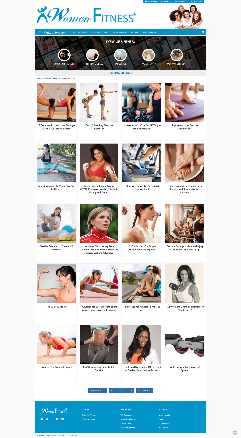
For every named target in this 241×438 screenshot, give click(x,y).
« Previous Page (95, 390)
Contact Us (163, 427)
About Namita (164, 415)
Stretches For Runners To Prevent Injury (142, 308)
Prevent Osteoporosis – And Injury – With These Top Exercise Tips (185, 248)
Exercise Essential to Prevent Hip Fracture (56, 248)
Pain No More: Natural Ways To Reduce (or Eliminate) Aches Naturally (185, 189)
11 (116, 390)
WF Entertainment (127, 427)
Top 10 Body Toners (56, 306)
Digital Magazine (88, 419)
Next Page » (147, 390)
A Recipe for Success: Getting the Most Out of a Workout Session (99, 308)
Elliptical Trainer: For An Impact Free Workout (142, 187)
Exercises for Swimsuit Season (56, 367)
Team (161, 419)
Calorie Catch (125, 423)
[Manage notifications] (235, 432)
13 (126, 390)
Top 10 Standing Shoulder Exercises (99, 127)
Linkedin (52, 419)
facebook (42, 419)
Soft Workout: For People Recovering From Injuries (142, 248)
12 (121, 390)
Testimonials (164, 423)
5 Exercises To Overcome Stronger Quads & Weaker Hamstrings (57, 127)
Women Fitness (86, 14)
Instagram (62, 419)
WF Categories (126, 415)
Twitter (47, 419)
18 (138, 390)
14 (131, 390)
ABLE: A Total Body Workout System (185, 368)
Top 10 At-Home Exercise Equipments (185, 127)
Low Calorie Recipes (128, 419)
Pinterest (57, 419)
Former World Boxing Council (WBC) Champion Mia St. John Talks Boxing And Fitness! (99, 189)
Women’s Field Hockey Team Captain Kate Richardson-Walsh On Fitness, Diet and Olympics (99, 249)
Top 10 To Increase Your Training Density (99, 368)
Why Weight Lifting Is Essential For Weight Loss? (185, 308)
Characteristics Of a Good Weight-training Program (142, 127)
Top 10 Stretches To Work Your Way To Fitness (56, 187)
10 (111, 390)
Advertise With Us (89, 415)
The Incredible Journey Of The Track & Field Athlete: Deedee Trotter (142, 368)
